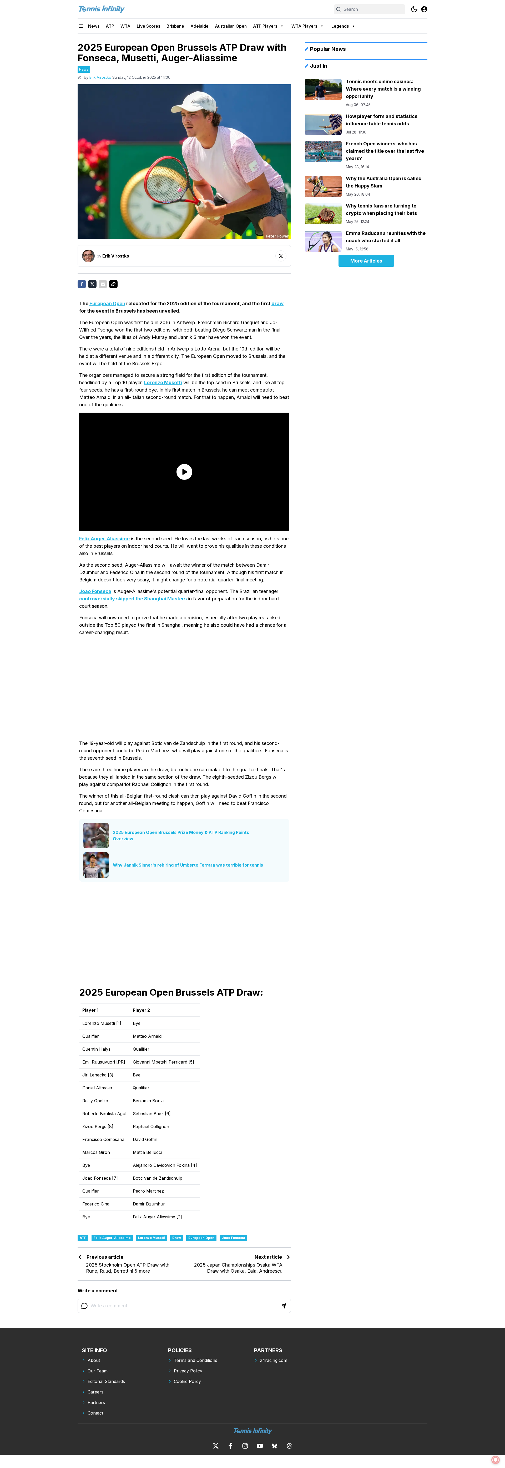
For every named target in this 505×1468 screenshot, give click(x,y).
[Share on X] (92, 284)
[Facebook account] (230, 1446)
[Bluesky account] (274, 1446)
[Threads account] (289, 1446)
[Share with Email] (103, 284)
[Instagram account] (245, 1446)
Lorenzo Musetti (163, 382)
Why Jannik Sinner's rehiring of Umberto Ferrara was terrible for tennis (188, 865)
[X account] (216, 1446)
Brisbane (175, 26)
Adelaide (199, 26)
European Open (107, 303)
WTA (125, 26)
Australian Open (231, 26)
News (93, 26)
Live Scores (148, 26)
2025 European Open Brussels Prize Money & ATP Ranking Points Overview (181, 835)
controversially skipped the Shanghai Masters (133, 598)
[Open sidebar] (81, 26)
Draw (176, 1238)
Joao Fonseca (95, 591)
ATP (110, 26)
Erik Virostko (100, 77)
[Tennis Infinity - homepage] (101, 9)
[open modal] (424, 9)
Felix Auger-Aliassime (104, 538)
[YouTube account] (260, 1446)
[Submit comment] (283, 1305)
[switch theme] (414, 9)
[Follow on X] (280, 255)
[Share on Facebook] (82, 284)
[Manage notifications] (495, 1460)
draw (277, 303)
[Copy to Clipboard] (113, 284)
